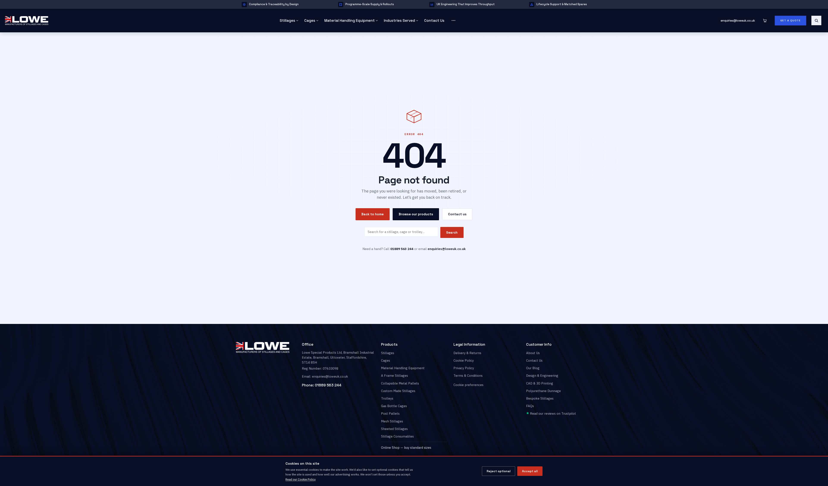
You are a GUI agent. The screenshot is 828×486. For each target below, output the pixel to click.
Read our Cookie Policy (300, 479)
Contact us (457, 214)
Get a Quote (790, 20)
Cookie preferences (468, 385)
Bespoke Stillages (540, 398)
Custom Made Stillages (398, 391)
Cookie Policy (463, 360)
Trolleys (387, 398)
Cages (309, 20)
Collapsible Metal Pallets (400, 383)
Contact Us (434, 20)
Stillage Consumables (397, 436)
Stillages (287, 20)
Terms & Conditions (468, 375)
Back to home (372, 214)
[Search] (816, 20)
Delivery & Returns (467, 353)
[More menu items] (453, 20)
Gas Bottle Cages (394, 406)
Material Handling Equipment (349, 20)
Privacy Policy (463, 368)
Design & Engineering (542, 375)
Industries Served (399, 20)
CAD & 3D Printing (539, 383)
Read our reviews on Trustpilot (552, 413)
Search (452, 232)
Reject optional (499, 471)
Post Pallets (390, 413)
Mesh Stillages (392, 421)
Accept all (530, 471)
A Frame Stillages (394, 375)
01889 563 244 (328, 385)
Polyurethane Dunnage (543, 391)
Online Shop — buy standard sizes (406, 447)
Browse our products (416, 214)
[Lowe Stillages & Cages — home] (136, 20)
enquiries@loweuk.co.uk (738, 20)
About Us (533, 353)
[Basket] (765, 20)
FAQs (530, 406)
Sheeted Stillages (394, 429)
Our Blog (532, 368)
